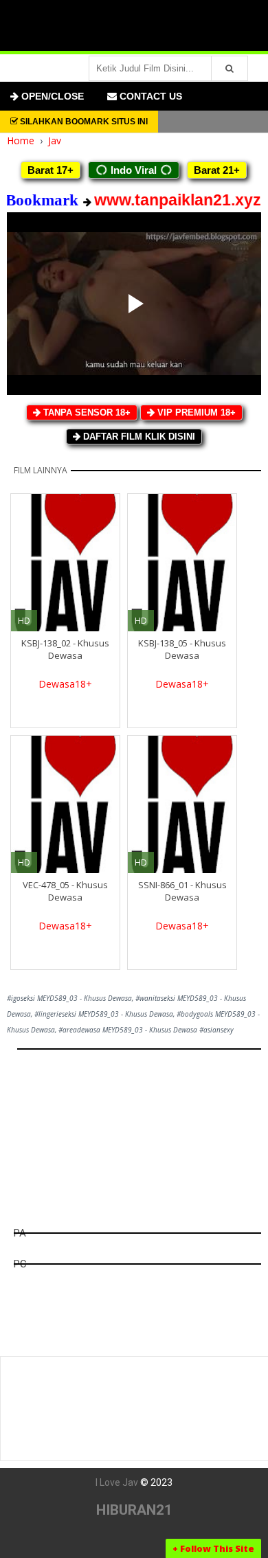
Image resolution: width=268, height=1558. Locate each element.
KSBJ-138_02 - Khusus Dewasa (65, 649)
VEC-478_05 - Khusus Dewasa (65, 891)
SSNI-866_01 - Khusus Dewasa (182, 891)
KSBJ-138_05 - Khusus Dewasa (182, 649)
